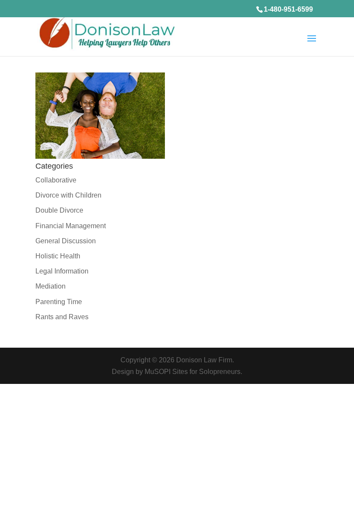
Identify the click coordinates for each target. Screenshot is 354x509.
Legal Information (61, 271)
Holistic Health (57, 256)
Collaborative (55, 180)
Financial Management (70, 225)
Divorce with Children (68, 195)
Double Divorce (59, 210)
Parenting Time (58, 301)
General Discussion (65, 241)
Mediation (50, 286)
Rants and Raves (61, 316)
